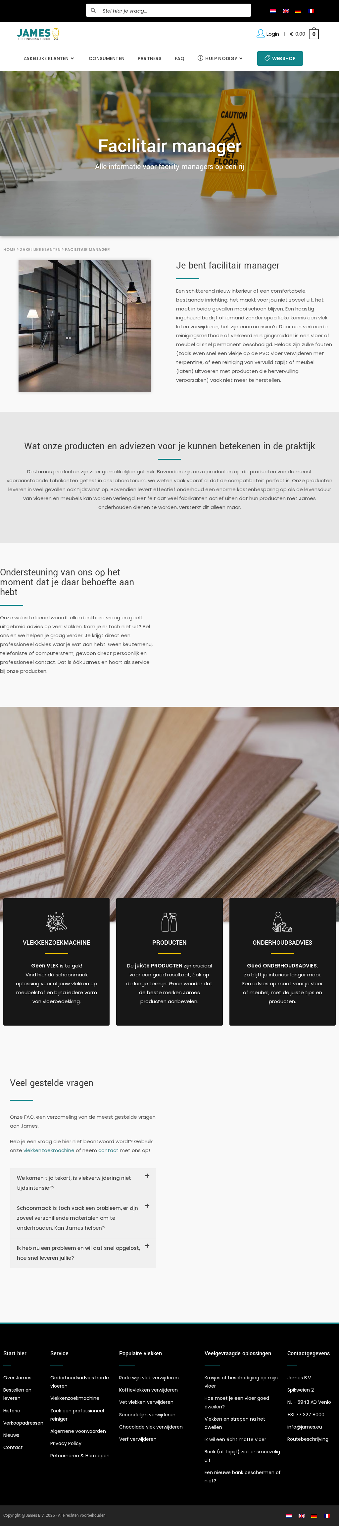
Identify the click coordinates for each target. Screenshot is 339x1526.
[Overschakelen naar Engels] (285, 11)
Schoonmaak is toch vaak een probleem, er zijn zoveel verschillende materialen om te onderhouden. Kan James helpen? (77, 1218)
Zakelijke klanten (40, 249)
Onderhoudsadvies (282, 942)
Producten (169, 942)
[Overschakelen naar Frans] (311, 11)
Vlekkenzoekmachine (56, 942)
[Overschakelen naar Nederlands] (273, 11)
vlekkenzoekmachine (49, 1150)
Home (9, 249)
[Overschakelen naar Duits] (298, 11)
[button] (83, 1183)
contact (108, 1150)
